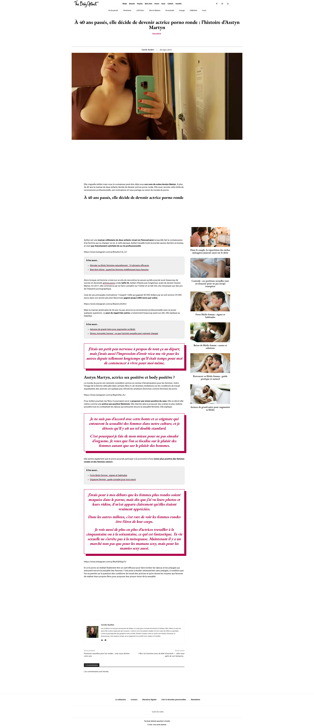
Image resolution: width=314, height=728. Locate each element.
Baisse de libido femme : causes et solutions (210, 347)
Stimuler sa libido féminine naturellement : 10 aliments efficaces (119, 265)
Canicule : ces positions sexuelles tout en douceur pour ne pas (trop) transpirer (210, 283)
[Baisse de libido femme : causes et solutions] (210, 332)
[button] (228, 4)
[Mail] (105, 640)
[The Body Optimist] (86, 3)
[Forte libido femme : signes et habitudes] (210, 301)
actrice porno (109, 283)
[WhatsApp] (159, 40)
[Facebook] (217, 4)
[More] (165, 40)
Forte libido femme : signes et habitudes (108, 475)
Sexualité (156, 33)
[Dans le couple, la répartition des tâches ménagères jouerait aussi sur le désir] (210, 237)
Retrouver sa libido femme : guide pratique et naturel (210, 377)
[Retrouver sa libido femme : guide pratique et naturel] (210, 363)
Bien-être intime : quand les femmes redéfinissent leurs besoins (119, 269)
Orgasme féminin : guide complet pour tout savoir (113, 479)
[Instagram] (222, 4)
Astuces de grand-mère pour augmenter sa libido (112, 329)
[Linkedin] (102, 640)
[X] (154, 40)
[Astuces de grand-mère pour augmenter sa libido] (210, 394)
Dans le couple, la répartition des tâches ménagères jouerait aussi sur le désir (210, 251)
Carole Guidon (148, 50)
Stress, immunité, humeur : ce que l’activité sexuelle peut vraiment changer (124, 333)
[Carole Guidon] (92, 632)
